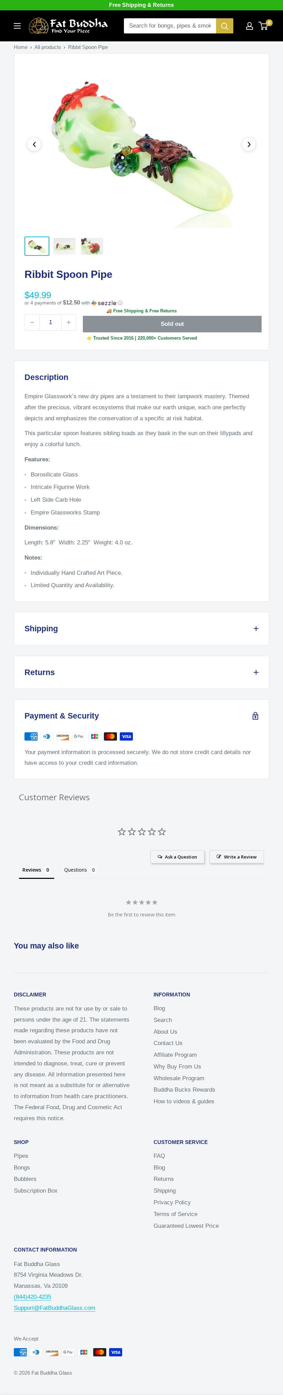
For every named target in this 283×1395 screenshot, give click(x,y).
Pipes (21, 1156)
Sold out (172, 324)
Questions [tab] (75, 869)
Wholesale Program (179, 1078)
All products (48, 47)
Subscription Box (36, 1190)
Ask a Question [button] (181, 857)
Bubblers (25, 1179)
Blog (159, 1008)
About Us (165, 1031)
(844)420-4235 (32, 1297)
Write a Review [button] (240, 857)
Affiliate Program (175, 1055)
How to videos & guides (184, 1101)
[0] (263, 26)
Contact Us (168, 1043)
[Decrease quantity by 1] (32, 322)
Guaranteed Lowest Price (186, 1226)
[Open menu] (17, 26)
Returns (164, 1179)
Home (21, 47)
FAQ (159, 1156)
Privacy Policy (172, 1202)
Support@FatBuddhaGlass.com (54, 1308)
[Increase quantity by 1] (68, 322)
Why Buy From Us (177, 1066)
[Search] (224, 25)
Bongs (22, 1167)
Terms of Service (175, 1214)
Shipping (165, 1190)
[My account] (249, 26)
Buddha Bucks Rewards (184, 1089)
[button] (141, 303)
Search (163, 1020)
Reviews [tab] (31, 869)
